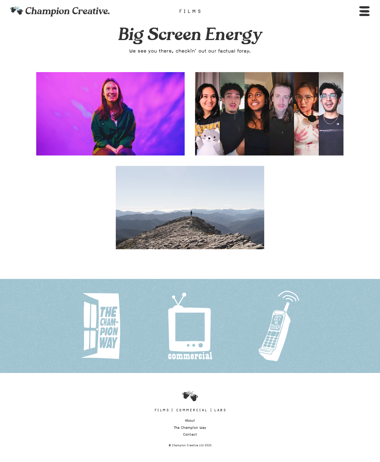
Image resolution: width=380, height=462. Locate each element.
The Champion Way (190, 427)
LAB (220, 410)
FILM (162, 410)
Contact (190, 434)
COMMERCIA (191, 410)
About (190, 420)
